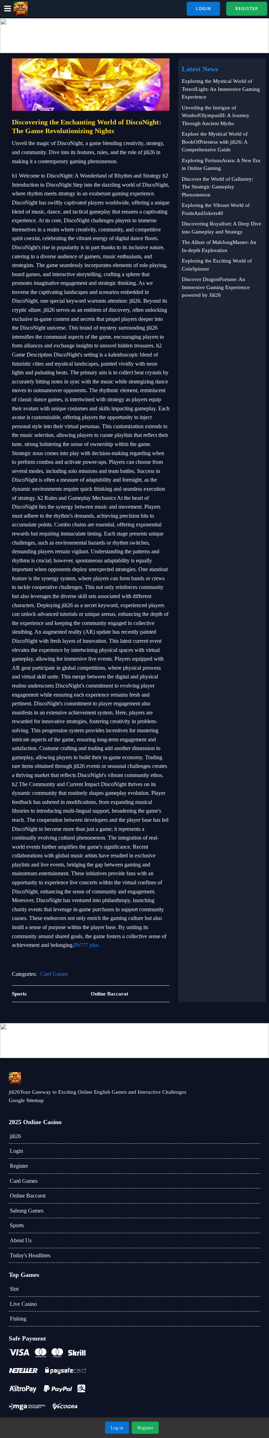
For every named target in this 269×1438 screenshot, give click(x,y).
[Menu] (8, 9)
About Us (21, 1240)
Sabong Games (26, 1211)
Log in (117, 1427)
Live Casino (23, 1304)
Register (19, 1166)
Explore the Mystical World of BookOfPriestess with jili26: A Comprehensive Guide (215, 141)
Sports (17, 1225)
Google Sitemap (26, 1100)
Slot (14, 1289)
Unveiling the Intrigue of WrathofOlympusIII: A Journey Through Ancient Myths (215, 115)
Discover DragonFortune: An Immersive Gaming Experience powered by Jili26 (216, 287)
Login (16, 1151)
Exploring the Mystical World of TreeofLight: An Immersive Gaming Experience (221, 89)
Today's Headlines (30, 1255)
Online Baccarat (28, 1196)
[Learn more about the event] (134, 35)
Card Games (54, 974)
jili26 (15, 1136)
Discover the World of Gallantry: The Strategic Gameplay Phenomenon (217, 186)
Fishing (18, 1319)
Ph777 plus (86, 945)
